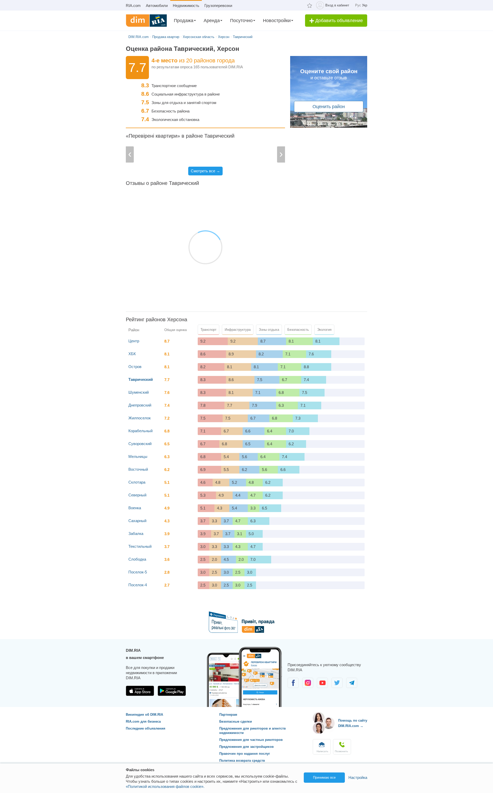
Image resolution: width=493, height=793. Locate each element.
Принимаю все (324, 777)
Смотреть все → (205, 171)
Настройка (357, 777)
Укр (364, 5)
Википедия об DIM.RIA (144, 714)
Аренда (212, 20)
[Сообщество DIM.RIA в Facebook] (294, 686)
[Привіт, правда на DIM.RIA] (247, 631)
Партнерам (228, 714)
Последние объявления (145, 728)
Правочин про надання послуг (244, 754)
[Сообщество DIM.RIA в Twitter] (337, 686)
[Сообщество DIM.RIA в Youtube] (323, 686)
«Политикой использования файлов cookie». (165, 786)
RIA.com (133, 5)
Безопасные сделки (235, 721)
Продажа (183, 20)
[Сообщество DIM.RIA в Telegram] (351, 686)
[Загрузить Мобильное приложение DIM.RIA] (140, 694)
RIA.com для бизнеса (143, 721)
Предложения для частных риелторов (251, 740)
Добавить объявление (338, 20)
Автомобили (157, 5)
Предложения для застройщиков (246, 747)
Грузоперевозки (218, 5)
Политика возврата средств (242, 760)
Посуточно (241, 20)
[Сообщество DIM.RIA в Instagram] (308, 686)
